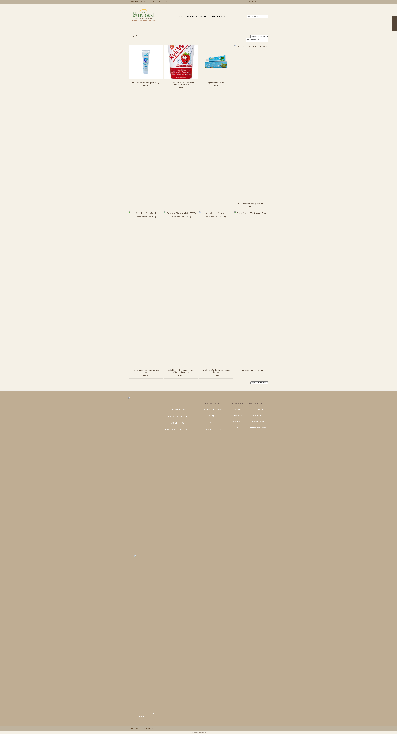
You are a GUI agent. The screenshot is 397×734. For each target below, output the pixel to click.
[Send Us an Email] (267, 2)
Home (237, 409)
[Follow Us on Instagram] (260, 2)
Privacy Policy (258, 421)
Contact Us (258, 409)
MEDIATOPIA (202, 732)
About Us (237, 415)
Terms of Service (258, 427)
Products (237, 421)
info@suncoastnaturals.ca (177, 429)
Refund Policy (257, 415)
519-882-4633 (177, 422)
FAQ (238, 427)
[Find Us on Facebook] (263, 2)
